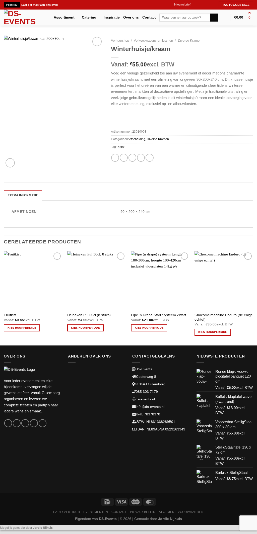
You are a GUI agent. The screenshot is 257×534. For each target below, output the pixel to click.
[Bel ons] (213, 4)
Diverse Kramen (189, 40)
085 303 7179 (147, 392)
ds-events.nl (145, 399)
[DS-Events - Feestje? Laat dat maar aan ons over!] (25, 18)
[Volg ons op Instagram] (199, 4)
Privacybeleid (143, 511)
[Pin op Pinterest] (141, 157)
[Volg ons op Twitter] (203, 4)
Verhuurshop (120, 40)
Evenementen (95, 511)
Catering (89, 17)
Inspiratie (112, 17)
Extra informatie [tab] (23, 195)
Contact (149, 17)
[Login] (224, 17)
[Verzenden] (214, 18)
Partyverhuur (66, 511)
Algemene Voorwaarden (181, 511)
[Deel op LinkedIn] (149, 157)
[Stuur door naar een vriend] (132, 157)
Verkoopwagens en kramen (153, 40)
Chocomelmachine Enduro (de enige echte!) (224, 317)
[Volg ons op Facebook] (194, 4)
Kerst (120, 147)
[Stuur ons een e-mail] (208, 4)
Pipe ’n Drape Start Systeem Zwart (158, 315)
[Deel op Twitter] (123, 157)
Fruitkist (10, 315)
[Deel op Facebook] (115, 157)
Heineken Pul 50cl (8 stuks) (89, 315)
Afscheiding (137, 139)
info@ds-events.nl (150, 407)
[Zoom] (10, 162)
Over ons (131, 17)
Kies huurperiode (22, 327)
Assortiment (64, 17)
